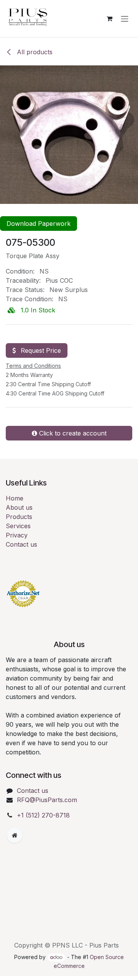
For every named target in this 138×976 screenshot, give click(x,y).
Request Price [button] (40, 350)
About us (19, 507)
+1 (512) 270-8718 (43, 815)
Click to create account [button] (72, 433)
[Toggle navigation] (124, 18)
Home (14, 498)
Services (18, 526)
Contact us (21, 544)
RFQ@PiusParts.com (47, 800)
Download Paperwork (39, 223)
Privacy (17, 535)
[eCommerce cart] (109, 18)
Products (19, 517)
